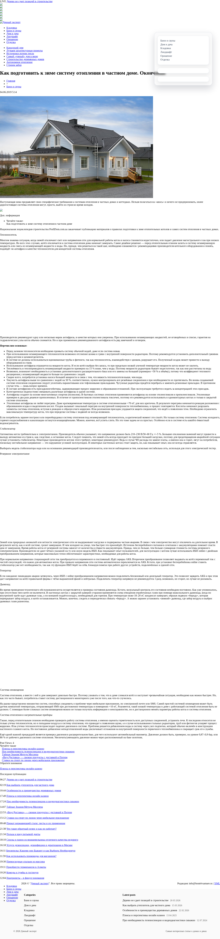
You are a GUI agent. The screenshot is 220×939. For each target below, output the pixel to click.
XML (217, 883)
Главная (10, 80)
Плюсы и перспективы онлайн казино (23, 748)
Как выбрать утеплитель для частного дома (30, 785)
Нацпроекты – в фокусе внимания (25, 878)
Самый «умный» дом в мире (22, 56)
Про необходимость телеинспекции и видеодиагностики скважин (38, 751)
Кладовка (11, 27)
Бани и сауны (13, 30)
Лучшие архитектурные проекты (24, 50)
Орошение (12, 39)
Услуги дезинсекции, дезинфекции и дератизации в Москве (39, 845)
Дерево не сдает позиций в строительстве (30, 1)
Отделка (11, 42)
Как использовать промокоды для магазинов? (31, 856)
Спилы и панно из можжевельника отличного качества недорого (42, 839)
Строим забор (14, 65)
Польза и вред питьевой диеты (23, 834)
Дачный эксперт (40, 883)
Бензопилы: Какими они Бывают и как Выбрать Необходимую (40, 850)
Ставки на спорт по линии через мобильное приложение (33, 760)
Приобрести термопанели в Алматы (26, 867)
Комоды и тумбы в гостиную (22, 872)
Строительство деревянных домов (25, 59)
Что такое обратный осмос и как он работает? (31, 828)
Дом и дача (12, 33)
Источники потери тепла (20, 53)
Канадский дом (14, 47)
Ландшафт (12, 36)
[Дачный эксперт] (10, 22)
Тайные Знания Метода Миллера (20, 754)
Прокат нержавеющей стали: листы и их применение (35, 823)
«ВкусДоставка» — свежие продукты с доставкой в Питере (34, 757)
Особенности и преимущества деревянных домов (33, 790)
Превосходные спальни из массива (25, 861)
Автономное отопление (19, 62)
